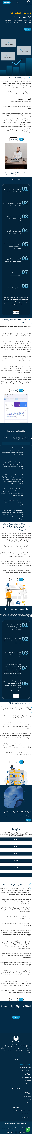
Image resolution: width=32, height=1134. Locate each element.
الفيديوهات (28, 1102)
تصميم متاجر (28, 1083)
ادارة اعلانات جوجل (26, 1077)
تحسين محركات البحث (25, 1064)
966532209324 (26, 1117)
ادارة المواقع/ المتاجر (26, 1070)
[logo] (28, 2)
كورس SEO (28, 1092)
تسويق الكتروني (27, 1074)
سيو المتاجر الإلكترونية (25, 1067)
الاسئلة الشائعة (27, 1096)
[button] (17, 2)
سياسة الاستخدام (10, 1123)
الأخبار (29, 1099)
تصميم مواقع (28, 1080)
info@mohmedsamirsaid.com (21, 1110)
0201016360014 (25, 1114)
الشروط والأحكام (22, 1123)
